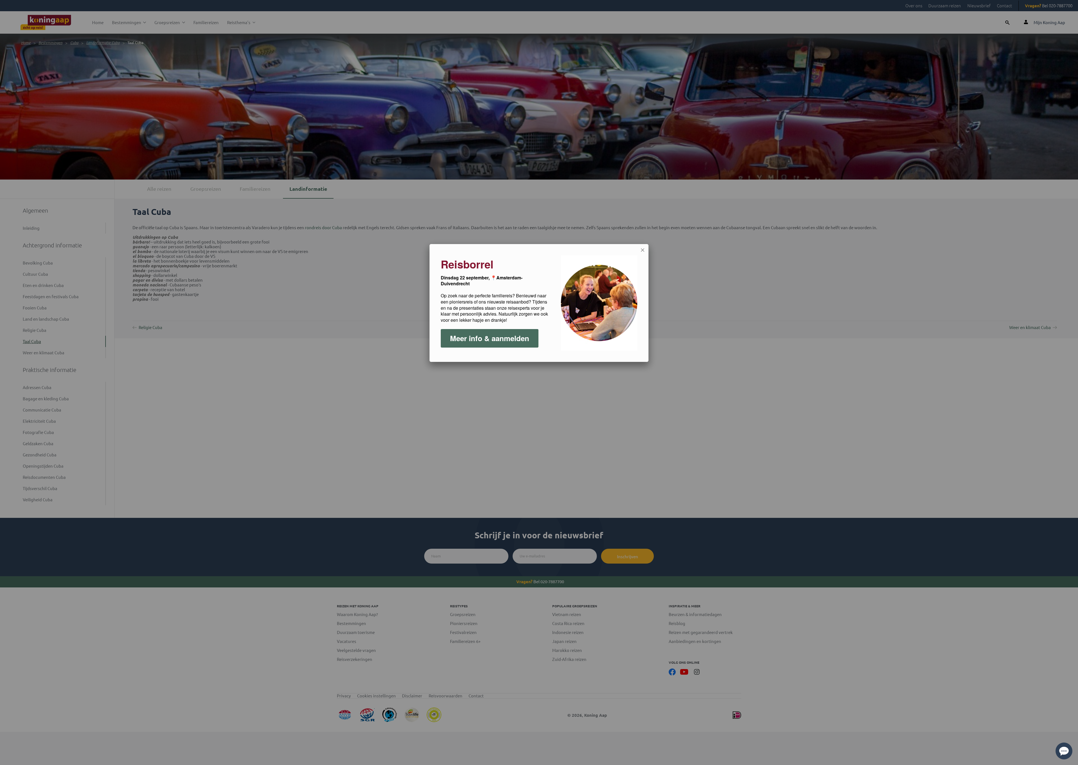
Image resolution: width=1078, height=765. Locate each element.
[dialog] (539, 303)
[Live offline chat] (1064, 751)
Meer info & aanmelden (489, 338)
